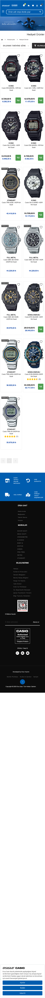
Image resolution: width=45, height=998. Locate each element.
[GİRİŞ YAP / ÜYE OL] (37, 5)
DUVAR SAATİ (22, 531)
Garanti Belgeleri (19, 574)
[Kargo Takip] (29, 5)
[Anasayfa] (2, 40)
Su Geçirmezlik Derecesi (22, 590)
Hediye (16, 568)
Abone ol (36, 622)
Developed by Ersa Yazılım (21, 672)
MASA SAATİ (21, 534)
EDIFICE (20, 546)
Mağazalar (21, 514)
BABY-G (20, 543)
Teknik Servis (22, 517)
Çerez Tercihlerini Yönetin (23, 593)
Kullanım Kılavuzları (20, 571)
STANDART (21, 558)
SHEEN (19, 549)
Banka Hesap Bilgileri (21, 577)
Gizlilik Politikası (12, 676)
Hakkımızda (22, 511)
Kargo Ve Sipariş (19, 580)
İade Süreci (18, 583)
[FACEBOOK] (22, 653)
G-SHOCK (20, 540)
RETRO (19, 555)
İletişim (20, 520)
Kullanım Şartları (26, 676)
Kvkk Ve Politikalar (20, 587)
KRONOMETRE (22, 537)
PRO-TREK (21, 552)
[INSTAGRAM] (17, 653)
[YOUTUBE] (27, 653)
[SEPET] (41, 5)
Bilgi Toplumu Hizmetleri (22, 596)
